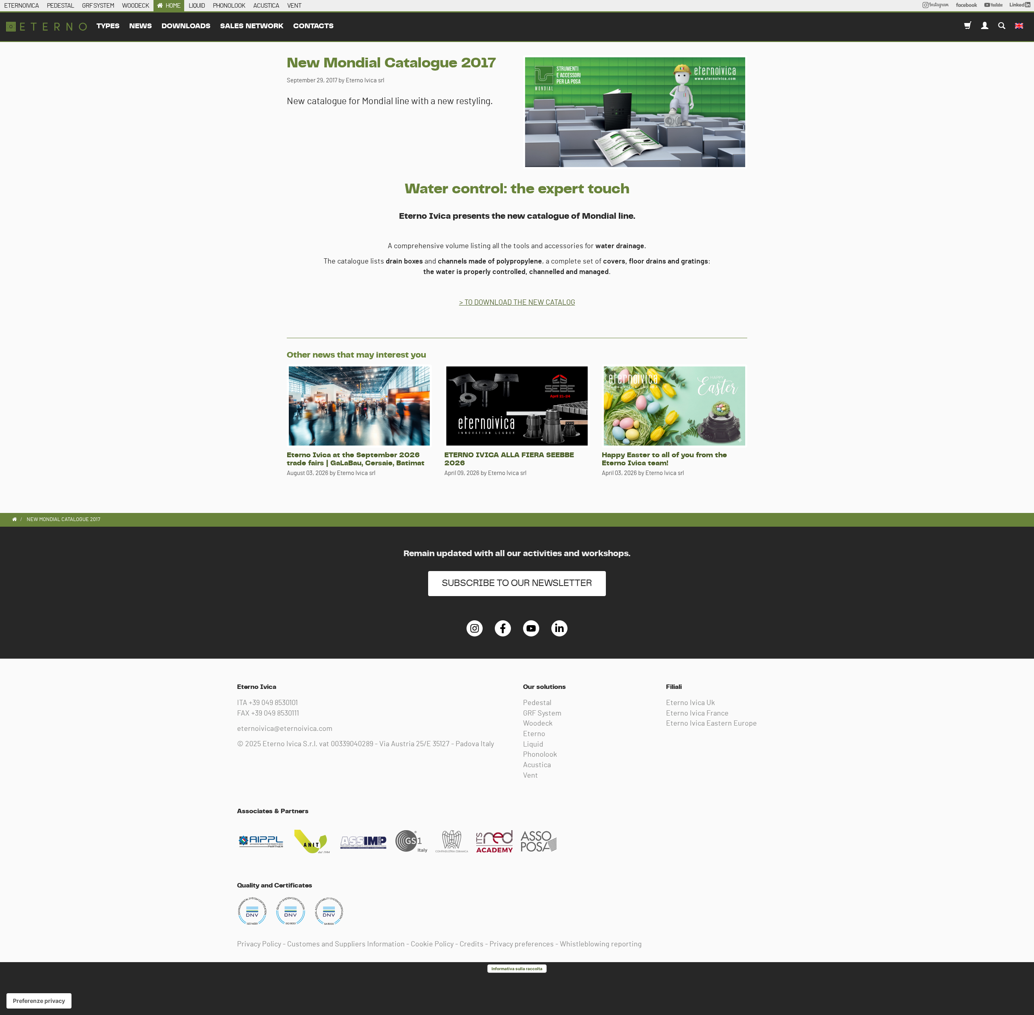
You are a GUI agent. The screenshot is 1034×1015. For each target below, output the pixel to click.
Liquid (533, 744)
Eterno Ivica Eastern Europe (711, 723)
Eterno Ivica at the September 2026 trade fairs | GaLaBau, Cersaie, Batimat (356, 459)
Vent (530, 775)
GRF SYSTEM (98, 5)
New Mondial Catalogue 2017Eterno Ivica (46, 26)
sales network (252, 26)
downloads (186, 26)
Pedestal (537, 703)
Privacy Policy (259, 944)
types (108, 26)
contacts (313, 26)
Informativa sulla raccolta (517, 968)
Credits (471, 944)
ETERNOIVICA (21, 5)
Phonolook (540, 754)
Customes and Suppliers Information (346, 944)
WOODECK (135, 5)
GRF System (542, 713)
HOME (173, 5)
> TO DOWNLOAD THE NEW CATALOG (517, 302)
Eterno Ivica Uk (690, 703)
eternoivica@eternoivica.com (284, 728)
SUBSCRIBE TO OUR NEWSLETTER (517, 583)
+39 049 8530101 (273, 703)
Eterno (534, 734)
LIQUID (197, 5)
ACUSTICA (266, 5)
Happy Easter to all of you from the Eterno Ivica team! (664, 459)
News (140, 26)
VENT (294, 5)
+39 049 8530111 (275, 713)
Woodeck (538, 723)
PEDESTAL (60, 5)
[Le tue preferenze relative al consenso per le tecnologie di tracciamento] (38, 1001)
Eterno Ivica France (697, 713)
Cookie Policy (432, 944)
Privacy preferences (522, 944)
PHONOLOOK (229, 5)
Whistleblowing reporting (601, 944)
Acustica (537, 765)
